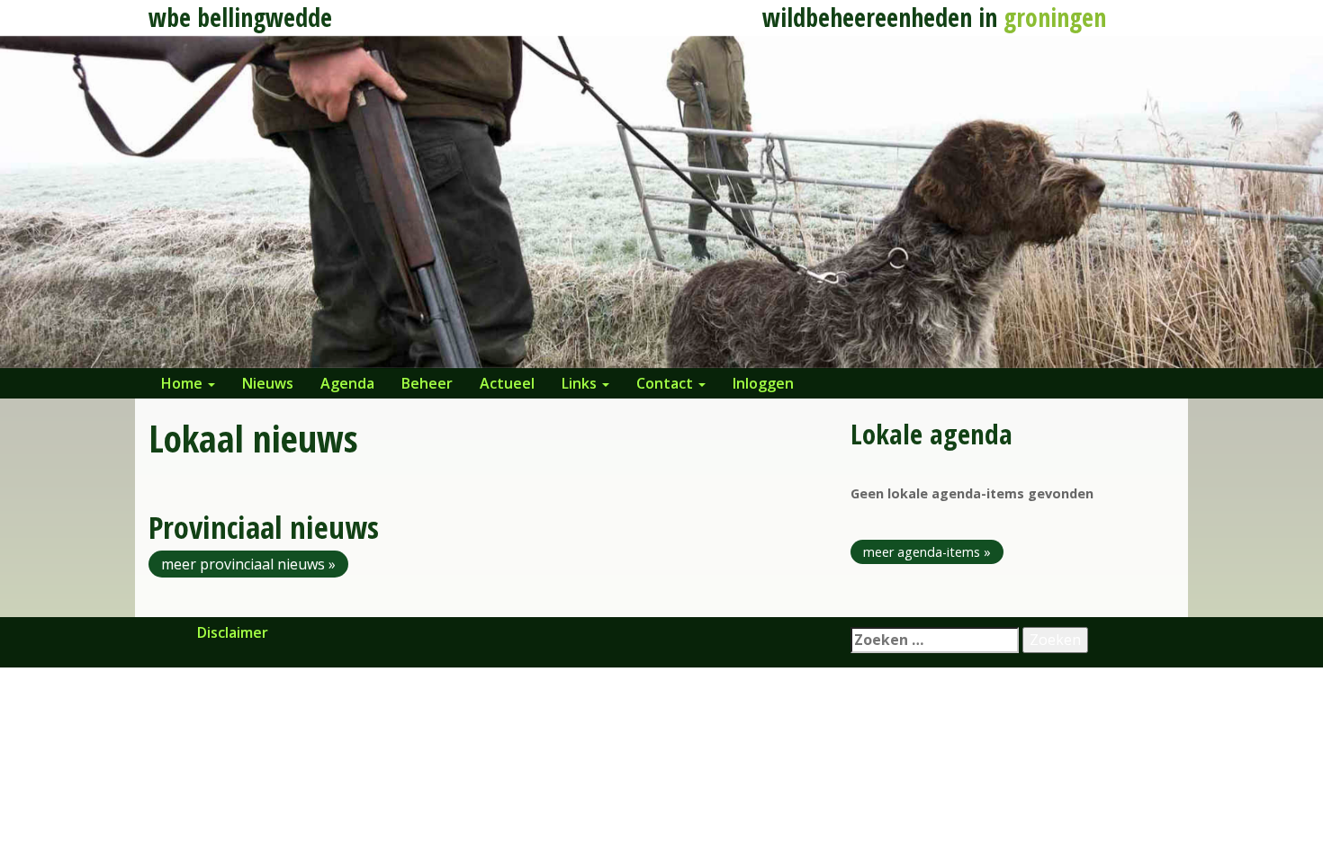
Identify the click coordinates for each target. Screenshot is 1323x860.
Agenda (347, 383)
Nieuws (267, 383)
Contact (666, 383)
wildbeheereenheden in (934, 17)
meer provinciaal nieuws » (248, 564)
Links (581, 383)
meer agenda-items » (927, 551)
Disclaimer (232, 632)
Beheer (427, 383)
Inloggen (763, 383)
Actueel (507, 383)
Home (183, 383)
